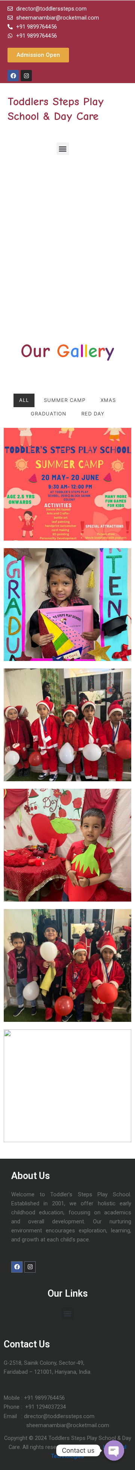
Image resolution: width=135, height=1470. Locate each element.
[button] (63, 148)
